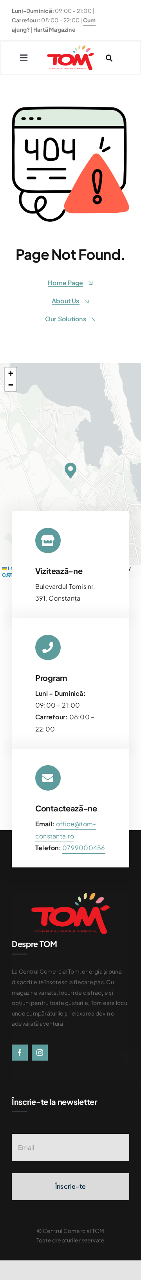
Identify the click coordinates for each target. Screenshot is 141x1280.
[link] (83, 848)
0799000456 (83, 848)
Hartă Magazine (54, 29)
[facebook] (20, 1053)
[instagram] (40, 1053)
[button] (70, 470)
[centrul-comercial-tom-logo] (70, 48)
